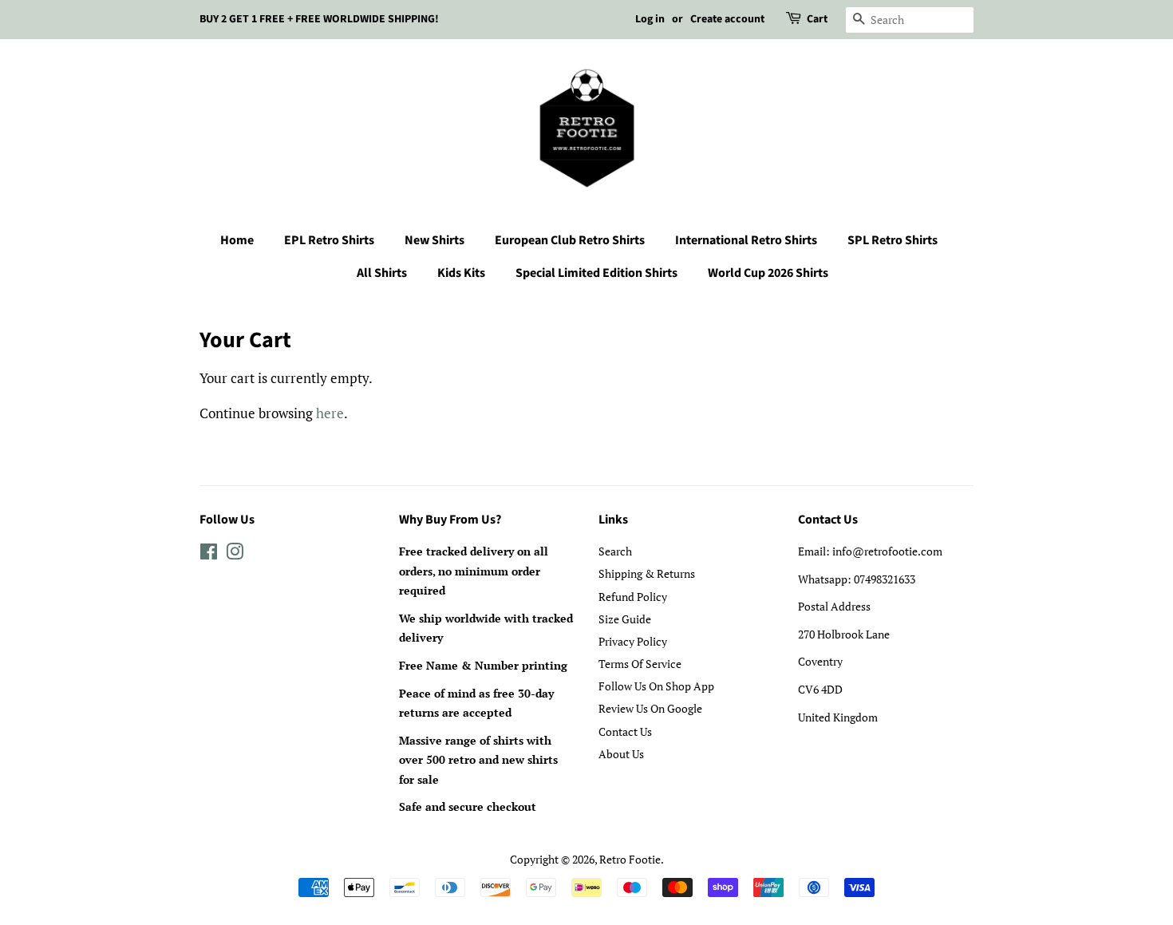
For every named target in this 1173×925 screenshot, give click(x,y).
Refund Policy (632, 596)
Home (237, 240)
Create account (727, 19)
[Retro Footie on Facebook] (208, 554)
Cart (817, 19)
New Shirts (434, 240)
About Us (621, 753)
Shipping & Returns (646, 573)
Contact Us (625, 731)
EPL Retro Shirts (329, 240)
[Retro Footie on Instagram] (234, 554)
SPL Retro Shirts (892, 240)
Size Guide (624, 619)
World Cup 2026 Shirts (768, 273)
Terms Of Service (639, 663)
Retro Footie (630, 859)
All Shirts (382, 273)
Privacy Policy (632, 641)
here (330, 413)
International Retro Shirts (746, 240)
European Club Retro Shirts (570, 240)
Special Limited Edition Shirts (596, 273)
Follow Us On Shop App (656, 686)
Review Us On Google (650, 708)
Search (615, 551)
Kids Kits (461, 273)
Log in (650, 19)
